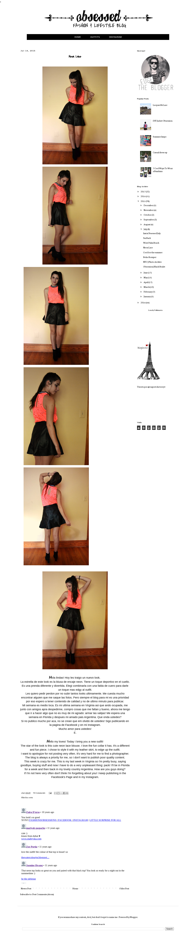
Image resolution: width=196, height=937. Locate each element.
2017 (143, 191)
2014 (143, 302)
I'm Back (147, 237)
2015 (143, 201)
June (146, 272)
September (149, 219)
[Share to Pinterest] (67, 793)
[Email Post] (50, 792)
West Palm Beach (151, 242)
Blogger (134, 916)
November (149, 209)
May (146, 277)
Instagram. (92, 777)
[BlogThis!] (58, 793)
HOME (77, 37)
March (147, 286)
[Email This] (55, 793)
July (145, 229)
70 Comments (39, 792)
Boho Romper (149, 257)
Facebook (71, 724)
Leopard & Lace (160, 104)
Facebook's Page (61, 777)
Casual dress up (160, 152)
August (147, 224)
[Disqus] (75, 845)
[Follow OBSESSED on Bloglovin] (148, 378)
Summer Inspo (159, 136)
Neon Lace (148, 247)
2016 (143, 196)
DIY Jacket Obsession (162, 120)
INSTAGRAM (115, 37)
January (147, 296)
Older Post (124, 888)
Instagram (94, 724)
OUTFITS (95, 37)
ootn (30, 797)
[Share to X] (61, 793)
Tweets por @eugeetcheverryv (151, 386)
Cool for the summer (152, 252)
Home (75, 888)
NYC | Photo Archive (152, 261)
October (148, 214)
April (146, 282)
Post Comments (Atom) (43, 894)
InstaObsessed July (152, 233)
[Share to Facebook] (64, 793)
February (148, 291)
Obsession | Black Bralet (154, 266)
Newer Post (26, 888)
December (149, 205)
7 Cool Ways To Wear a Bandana (163, 170)
